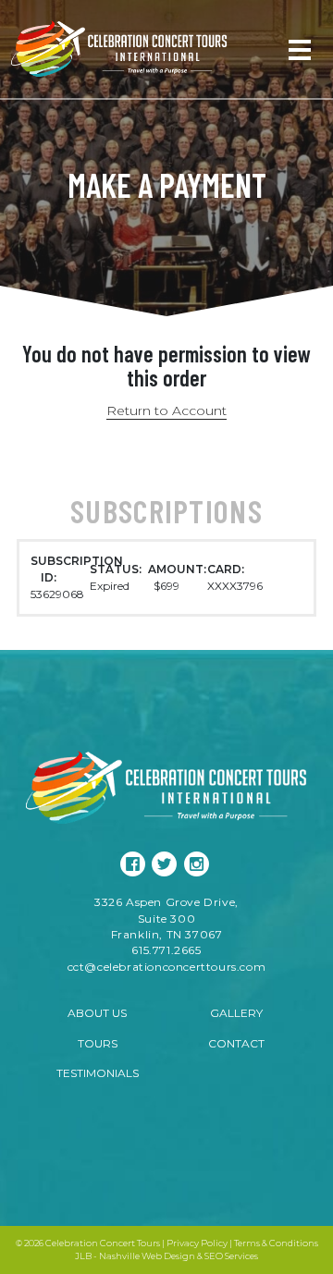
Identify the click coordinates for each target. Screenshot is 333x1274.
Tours (97, 1043)
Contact (236, 1043)
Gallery (236, 1013)
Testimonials (97, 1073)
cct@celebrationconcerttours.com (167, 967)
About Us (97, 1013)
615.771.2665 (166, 950)
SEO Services (231, 1256)
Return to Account (166, 410)
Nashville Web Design (147, 1256)
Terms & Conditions (276, 1243)
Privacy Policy (197, 1243)
